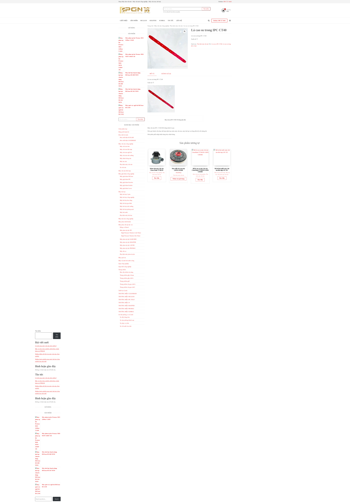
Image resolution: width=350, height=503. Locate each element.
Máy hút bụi (121, 191)
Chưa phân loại (122, 129)
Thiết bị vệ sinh (122, 290)
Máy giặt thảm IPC (125, 179)
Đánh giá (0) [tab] (166, 73)
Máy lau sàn (123, 161)
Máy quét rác (122, 257)
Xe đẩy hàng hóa (125, 317)
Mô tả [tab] (152, 73)
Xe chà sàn (123, 167)
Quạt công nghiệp (123, 263)
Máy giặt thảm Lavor (126, 188)
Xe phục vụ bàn (124, 323)
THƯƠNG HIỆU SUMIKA (126, 311)
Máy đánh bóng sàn (125, 158)
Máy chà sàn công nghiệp (161, 26)
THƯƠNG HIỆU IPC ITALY (126, 299)
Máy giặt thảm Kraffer (126, 185)
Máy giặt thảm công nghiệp (126, 174)
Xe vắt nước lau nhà (125, 326)
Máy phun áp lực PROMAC (128, 248)
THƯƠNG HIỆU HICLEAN (126, 296)
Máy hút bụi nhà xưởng (126, 206)
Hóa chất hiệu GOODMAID (128, 140)
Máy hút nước (124, 212)
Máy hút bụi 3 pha (125, 194)
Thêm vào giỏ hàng (178, 179)
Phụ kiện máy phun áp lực (127, 254)
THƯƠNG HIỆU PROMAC (126, 308)
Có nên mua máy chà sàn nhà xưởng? (46, 346)
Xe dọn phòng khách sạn (127, 320)
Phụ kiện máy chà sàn (176, 26)
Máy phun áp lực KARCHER (128, 239)
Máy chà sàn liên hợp (219, 172)
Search (57, 499)
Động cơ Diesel (124, 227)
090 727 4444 (227, 1)
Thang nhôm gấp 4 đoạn (127, 275)
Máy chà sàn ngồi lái (126, 152)
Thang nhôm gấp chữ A (126, 278)
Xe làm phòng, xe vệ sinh (125, 314)
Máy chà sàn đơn (125, 146)
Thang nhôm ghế (125, 281)
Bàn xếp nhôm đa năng (126, 272)
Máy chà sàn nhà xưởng (127, 155)
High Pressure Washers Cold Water (131, 233)
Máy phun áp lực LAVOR (127, 245)
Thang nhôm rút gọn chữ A (127, 284)
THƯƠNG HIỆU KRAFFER (126, 305)
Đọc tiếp (156, 178)
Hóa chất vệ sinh (123, 135)
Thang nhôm (122, 269)
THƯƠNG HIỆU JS (124, 302)
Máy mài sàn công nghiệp (125, 218)
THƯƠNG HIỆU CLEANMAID (127, 293)
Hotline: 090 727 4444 (219, 20)
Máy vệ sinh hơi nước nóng (126, 260)
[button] (184, 31)
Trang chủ (150, 26)
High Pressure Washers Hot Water (130, 236)
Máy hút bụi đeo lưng (126, 200)
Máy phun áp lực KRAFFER (128, 242)
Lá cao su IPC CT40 (216, 44)
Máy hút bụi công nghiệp (127, 197)
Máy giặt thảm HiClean (126, 176)
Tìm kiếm (206, 9)
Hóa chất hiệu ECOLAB (127, 137)
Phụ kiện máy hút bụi (126, 215)
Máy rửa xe (123, 251)
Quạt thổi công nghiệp (124, 266)
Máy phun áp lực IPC (126, 230)
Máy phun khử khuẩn (124, 221)
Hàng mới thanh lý (123, 132)
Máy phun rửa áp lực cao (125, 224)
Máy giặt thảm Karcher (126, 182)
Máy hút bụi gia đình (126, 203)
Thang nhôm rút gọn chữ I (127, 287)
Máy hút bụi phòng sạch (127, 209)
